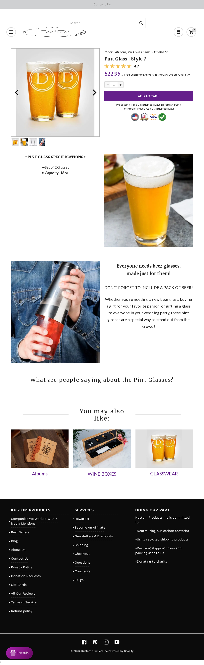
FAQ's (79, 580)
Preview (16, 92)
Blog (14, 541)
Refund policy (21, 611)
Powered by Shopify (120, 650)
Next (94, 92)
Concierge (82, 571)
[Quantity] (107, 85)
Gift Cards (18, 585)
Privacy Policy (21, 567)
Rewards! (82, 519)
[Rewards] (19, 653)
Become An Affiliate (90, 527)
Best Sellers (20, 532)
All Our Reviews (23, 593)
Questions (82, 562)
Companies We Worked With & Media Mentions (34, 521)
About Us (18, 550)
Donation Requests (26, 576)
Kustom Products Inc (94, 650)
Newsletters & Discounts (94, 536)
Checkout (82, 554)
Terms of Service (23, 602)
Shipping (81, 545)
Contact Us (19, 558)
